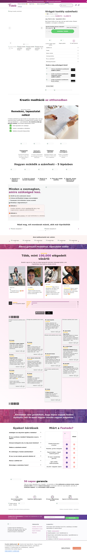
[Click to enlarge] (10, 43)
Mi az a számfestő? (50, 58)
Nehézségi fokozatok (50, 61)
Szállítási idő (49, 47)
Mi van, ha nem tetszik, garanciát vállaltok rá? (22, 456)
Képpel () (40, 312)
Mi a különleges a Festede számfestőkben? (21, 451)
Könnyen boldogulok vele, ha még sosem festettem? (24, 443)
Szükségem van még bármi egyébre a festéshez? (23, 432)
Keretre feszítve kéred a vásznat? (55, 26)
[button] (9, 48)
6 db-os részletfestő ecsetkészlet (60, 69)
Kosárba (73, 69)
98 (17, 317)
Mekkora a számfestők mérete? (17, 447)
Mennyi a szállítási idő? (15, 460)
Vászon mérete (49, 53)
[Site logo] (12, 5)
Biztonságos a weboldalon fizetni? (19, 465)
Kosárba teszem (62, 31)
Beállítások (66, 548)
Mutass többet (49, 86)
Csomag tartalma (50, 56)
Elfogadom (77, 548)
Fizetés (47, 50)
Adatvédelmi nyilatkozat (12, 551)
